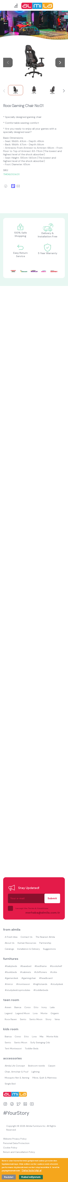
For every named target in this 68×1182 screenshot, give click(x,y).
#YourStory (16, 1113)
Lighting (35, 1071)
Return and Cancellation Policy (19, 1152)
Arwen (8, 1007)
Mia (41, 1036)
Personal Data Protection (16, 1143)
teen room (11, 1000)
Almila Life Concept (15, 1065)
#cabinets (25, 972)
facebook (12, 1104)
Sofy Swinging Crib (40, 1042)
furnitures (10, 959)
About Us (9, 942)
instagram (5, 1104)
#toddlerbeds (40, 990)
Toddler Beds (31, 1048)
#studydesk (56, 984)
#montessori (23, 984)
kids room (10, 1029)
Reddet (8, 1177)
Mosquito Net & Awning (17, 1077)
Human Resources (27, 942)
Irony (44, 1007)
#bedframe (40, 966)
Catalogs (9, 948)
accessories (12, 1058)
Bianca (17, 1007)
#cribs (53, 972)
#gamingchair (28, 978)
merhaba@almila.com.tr (39, 913)
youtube (32, 1104)
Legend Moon (22, 1013)
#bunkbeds (11, 972)
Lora (35, 1013)
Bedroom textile (36, 1065)
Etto (36, 1007)
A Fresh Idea (11, 937)
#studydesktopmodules (17, 990)
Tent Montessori (13, 1048)
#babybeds (11, 966)
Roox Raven (11, 1019)
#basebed (25, 966)
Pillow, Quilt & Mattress (44, 1077)
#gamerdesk (11, 978)
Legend (8, 1013)
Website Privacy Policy (15, 1138)
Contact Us (26, 937)
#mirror (9, 984)
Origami (55, 1013)
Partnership (45, 942)
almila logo (15, 1094)
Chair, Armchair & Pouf (16, 1071)
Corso (27, 1007)
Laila (52, 1007)
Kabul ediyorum (30, 1177)
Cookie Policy (10, 1147)
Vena (57, 1019)
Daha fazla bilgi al (31, 1170)
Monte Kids (52, 1036)
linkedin (25, 1104)
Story (48, 1019)
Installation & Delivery (28, 948)
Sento (23, 1019)
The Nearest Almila (45, 937)
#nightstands (40, 984)
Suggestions (49, 948)
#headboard (46, 978)
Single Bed (10, 1083)
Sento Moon (35, 1019)
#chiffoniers (40, 972)
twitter (18, 1104)
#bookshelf (56, 966)
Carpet (51, 1065)
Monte (44, 1013)
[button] (60, 62)
